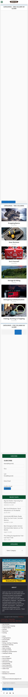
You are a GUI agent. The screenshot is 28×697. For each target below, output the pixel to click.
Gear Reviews (14, 242)
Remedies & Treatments (8, 673)
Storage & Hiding (14, 280)
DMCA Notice (19, 621)
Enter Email (7, 481)
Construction (5, 660)
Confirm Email (8, 486)
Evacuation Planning (7, 644)
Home (4, 636)
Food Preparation (7, 665)
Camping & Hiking (7, 653)
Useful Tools (5, 668)
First (5, 469)
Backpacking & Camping (8, 626)
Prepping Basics (14, 223)
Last (5, 474)
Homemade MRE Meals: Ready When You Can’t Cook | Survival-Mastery (13, 518)
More (3, 677)
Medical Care (5, 672)
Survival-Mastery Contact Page (8, 621)
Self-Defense (5, 646)
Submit (7, 488)
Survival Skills (6, 639)
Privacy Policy (11, 619)
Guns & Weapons (6, 658)
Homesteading (6, 663)
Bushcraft (4, 641)
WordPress (21, 616)
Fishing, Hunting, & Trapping (14, 319)
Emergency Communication (14, 300)
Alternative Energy (7, 661)
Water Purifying (6, 648)
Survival (4, 629)
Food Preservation (7, 667)
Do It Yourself (14, 261)
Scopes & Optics (6, 627)
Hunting (4, 632)
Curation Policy (4, 619)
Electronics (5, 631)
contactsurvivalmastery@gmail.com (11, 678)
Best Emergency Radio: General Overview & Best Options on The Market (13, 528)
